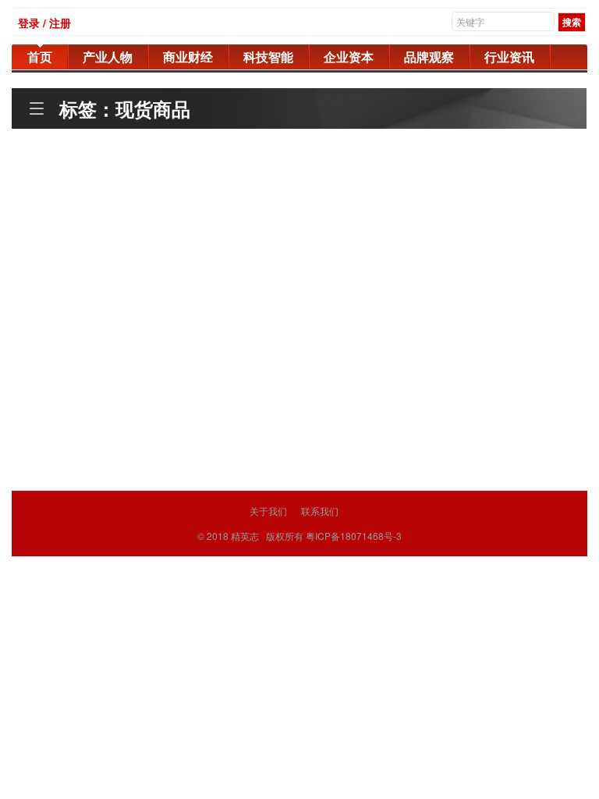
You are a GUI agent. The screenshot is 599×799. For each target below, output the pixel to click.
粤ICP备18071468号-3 (354, 535)
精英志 (245, 535)
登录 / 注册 (44, 22)
